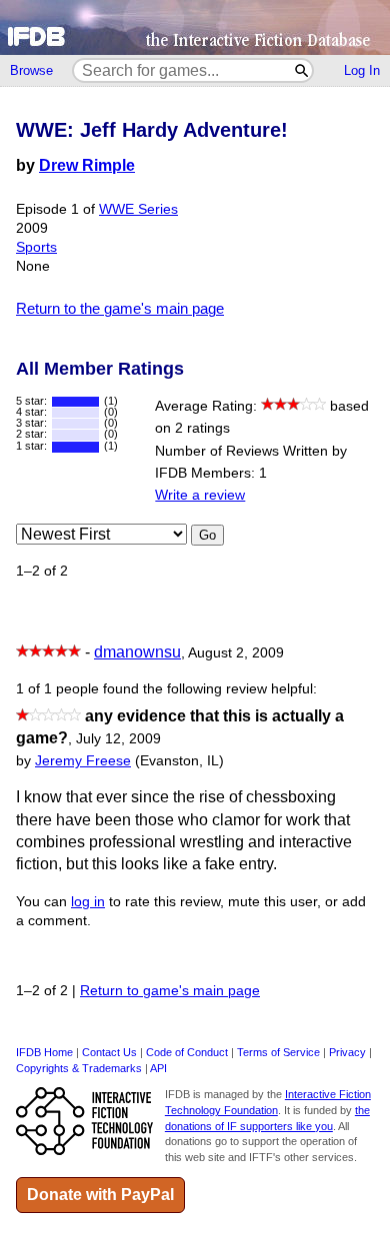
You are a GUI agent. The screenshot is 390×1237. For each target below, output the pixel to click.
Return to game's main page (170, 990)
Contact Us (109, 1052)
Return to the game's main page (120, 308)
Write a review (200, 495)
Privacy (347, 1052)
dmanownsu (137, 651)
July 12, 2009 (118, 738)
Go (207, 535)
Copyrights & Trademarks (79, 1068)
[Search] (302, 70)
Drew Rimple (87, 165)
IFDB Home (44, 1052)
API (158, 1068)
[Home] (195, 27)
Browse (31, 70)
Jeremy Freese (83, 760)
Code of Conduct (187, 1052)
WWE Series (138, 209)
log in (88, 901)
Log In (362, 70)
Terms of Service (278, 1052)
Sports (36, 247)
